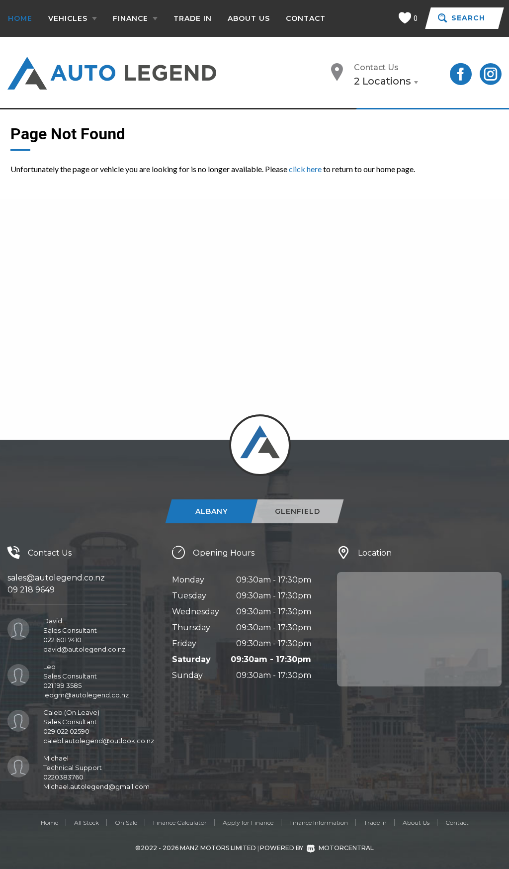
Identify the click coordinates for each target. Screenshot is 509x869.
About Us (249, 18)
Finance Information (318, 822)
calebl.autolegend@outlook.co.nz (98, 741)
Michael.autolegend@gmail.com (96, 786)
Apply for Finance (248, 822)
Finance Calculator (180, 822)
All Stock (86, 822)
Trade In (192, 18)
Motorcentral (346, 848)
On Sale (126, 822)
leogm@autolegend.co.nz (86, 695)
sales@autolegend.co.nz (56, 577)
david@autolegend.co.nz (84, 649)
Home (20, 18)
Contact (306, 18)
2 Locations (382, 81)
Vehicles (69, 18)
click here (305, 169)
